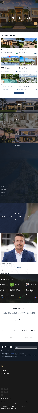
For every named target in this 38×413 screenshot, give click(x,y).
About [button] (22, 1)
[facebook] (2, 389)
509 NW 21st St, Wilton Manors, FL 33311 (7, 52)
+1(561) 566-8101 (4, 270)
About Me (19, 267)
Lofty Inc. (5, 408)
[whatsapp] (2, 395)
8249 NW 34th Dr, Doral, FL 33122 (24, 87)
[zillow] (7, 389)
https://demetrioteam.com (5, 273)
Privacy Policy (18, 353)
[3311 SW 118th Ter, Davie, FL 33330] (28, 43)
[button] (3, 2)
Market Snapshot (29, 1)
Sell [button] (15, 1)
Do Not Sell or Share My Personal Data (6, 398)
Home (7, 1)
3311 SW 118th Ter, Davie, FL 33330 (24, 52)
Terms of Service (13, 353)
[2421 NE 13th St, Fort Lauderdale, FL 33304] (10, 78)
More (19, 93)
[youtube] (5, 392)
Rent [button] (18, 1)
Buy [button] (11, 1)
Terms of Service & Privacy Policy (5, 406)
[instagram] (2, 392)
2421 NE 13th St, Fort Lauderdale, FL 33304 (7, 87)
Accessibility (28, 406)
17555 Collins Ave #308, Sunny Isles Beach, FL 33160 (27, 70)
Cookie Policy (11, 406)
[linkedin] (5, 389)
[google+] (7, 392)
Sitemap (25, 406)
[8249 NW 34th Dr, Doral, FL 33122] (28, 78)
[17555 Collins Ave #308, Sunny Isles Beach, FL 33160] (28, 61)
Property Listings (21, 406)
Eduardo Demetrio (6, 263)
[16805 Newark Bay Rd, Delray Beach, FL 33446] (10, 61)
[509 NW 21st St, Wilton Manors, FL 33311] (10, 43)
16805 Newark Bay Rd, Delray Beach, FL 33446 (8, 70)
